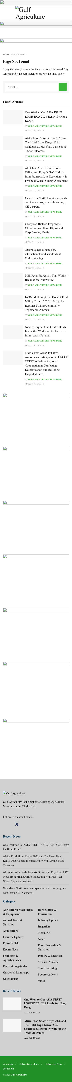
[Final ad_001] (36, 687)
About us (8, 1064)
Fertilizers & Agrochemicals (12, 958)
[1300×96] (36, 2)
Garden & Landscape (16, 972)
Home (6, 54)
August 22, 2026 (33, 289)
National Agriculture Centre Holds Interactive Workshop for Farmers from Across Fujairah (45, 331)
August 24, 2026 (33, 267)
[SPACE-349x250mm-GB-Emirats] (36, 632)
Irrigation (44, 926)
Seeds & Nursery (48, 962)
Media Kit (44, 933)
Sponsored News (48, 974)
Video (41, 981)
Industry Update (48, 920)
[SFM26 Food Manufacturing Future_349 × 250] (36, 578)
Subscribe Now (54, 1064)
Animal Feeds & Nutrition (13, 922)
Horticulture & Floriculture (47, 912)
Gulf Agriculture (19, 1074)
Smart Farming (47, 968)
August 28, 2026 (33, 160)
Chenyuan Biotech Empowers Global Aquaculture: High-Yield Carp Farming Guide (44, 228)
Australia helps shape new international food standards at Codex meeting (43, 254)
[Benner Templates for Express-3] (36, 417)
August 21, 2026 (33, 319)
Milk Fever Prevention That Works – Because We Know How (46, 277)
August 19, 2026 (33, 383)
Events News (10, 949)
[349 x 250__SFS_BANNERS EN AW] (36, 470)
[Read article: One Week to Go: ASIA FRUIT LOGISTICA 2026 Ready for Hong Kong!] (13, 117)
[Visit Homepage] (36, 13)
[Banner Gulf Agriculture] (36, 524)
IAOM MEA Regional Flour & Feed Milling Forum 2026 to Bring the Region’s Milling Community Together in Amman (46, 303)
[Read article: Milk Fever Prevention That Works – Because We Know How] (13, 280)
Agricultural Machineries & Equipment (18, 912)
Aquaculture (10, 930)
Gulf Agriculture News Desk (45, 126)
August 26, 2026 (33, 216)
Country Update (13, 937)
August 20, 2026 (33, 345)
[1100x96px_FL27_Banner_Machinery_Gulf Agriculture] (36, 24)
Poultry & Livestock (50, 956)
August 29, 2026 (33, 130)
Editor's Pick (11, 943)
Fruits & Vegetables (15, 966)
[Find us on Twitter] (17, 824)
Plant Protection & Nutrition (49, 947)
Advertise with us (29, 1064)
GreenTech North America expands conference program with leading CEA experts (46, 202)
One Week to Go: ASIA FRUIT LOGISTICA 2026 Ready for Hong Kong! (46, 116)
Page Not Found (18, 54)
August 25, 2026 (33, 242)
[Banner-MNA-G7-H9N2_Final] (36, 742)
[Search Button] (63, 87)
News (41, 939)
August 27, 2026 (33, 190)
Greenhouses (10, 979)
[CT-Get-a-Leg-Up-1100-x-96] (36, 40)
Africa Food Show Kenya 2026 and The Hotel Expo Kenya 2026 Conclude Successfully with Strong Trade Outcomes (46, 144)
